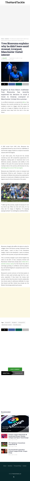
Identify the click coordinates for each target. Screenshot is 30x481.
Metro (24, 102)
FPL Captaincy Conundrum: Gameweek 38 (16, 443)
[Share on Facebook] (11, 84)
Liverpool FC (21, 322)
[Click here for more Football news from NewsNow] (7, 373)
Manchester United (6, 324)
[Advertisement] (15, 20)
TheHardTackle (15, 2)
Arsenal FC (7, 322)
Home (2, 38)
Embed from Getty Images (6, 182)
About (4, 466)
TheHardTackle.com (16, 473)
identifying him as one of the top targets (12, 168)
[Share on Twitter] (4, 84)
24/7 (22, 373)
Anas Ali (5, 58)
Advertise (10, 466)
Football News (18, 373)
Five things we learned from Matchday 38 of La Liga (14, 427)
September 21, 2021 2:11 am (15, 58)
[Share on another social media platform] (25, 84)
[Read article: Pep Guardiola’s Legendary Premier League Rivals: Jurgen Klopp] (4, 451)
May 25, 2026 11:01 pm (12, 439)
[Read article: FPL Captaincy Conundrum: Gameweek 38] (4, 444)
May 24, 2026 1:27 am (12, 446)
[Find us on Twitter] (13, 477)
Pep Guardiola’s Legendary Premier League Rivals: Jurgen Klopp (17, 451)
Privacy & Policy (17, 466)
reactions (7, 38)
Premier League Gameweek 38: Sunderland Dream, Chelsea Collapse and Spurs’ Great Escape (18, 436)
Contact (24, 466)
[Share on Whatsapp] (19, 84)
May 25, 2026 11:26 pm (6, 430)
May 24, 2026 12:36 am (12, 454)
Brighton (14, 322)
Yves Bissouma (17, 324)
